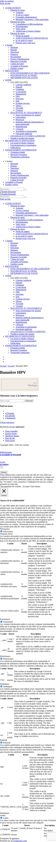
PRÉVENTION (12, 71)
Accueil (3, 366)
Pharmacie (20, 120)
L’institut (9, 45)
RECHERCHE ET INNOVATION (20, 140)
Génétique (20, 89)
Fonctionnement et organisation (23, 145)
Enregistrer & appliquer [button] (9, 838)
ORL (18, 96)
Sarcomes (20, 99)
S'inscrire (29, 401)
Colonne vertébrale (23, 85)
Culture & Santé (17, 64)
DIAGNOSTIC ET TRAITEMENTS (26, 113)
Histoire (13, 50)
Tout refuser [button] (35, 486)
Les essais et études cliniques (22, 143)
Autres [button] (2, 815)
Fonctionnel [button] (5, 619)
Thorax (19, 106)
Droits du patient (22, 36)
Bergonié (14, 47)
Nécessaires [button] (5, 529)
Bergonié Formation (18, 154)
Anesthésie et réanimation (26, 131)
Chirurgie (19, 129)
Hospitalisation (22, 26)
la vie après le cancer (24, 40)
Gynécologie (21, 92)
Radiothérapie (21, 127)
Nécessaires (8, 531)
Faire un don (5, 3)
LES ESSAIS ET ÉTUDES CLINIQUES (27, 136)
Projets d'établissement (19, 175)
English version (16, 68)
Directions (14, 52)
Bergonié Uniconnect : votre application (32, 19)
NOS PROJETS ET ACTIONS (23, 75)
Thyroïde (19, 108)
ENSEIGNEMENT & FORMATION (21, 150)
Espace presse (11, 433)
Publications (15, 147)
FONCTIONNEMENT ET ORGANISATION (30, 73)
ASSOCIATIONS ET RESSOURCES (32, 38)
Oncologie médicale (24, 134)
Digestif (19, 87)
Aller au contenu (7, 1)
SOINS (8, 80)
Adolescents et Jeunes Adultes (28, 31)
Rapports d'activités (18, 178)
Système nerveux (23, 103)
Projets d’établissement (19, 59)
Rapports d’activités (18, 61)
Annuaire (19, 12)
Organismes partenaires (20, 157)
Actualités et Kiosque (19, 66)
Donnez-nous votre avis (25, 43)
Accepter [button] (26, 486)
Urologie (19, 110)
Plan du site (10, 438)
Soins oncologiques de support (28, 115)
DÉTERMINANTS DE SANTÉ (24, 78)
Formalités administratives (26, 17)
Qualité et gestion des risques (22, 138)
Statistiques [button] (4, 684)
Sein (17, 101)
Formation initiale (17, 152)
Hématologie (21, 94)
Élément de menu (17, 10)
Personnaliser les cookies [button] (11, 486)
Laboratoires (21, 117)
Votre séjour (21, 29)
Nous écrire (10, 440)
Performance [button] (5, 656)
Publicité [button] (3, 740)
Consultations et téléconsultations (29, 24)
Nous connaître (11, 431)
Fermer (3, 472)
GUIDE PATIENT (13, 8)
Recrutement (15, 57)
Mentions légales (12, 436)
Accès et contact (22, 15)
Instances (14, 54)
